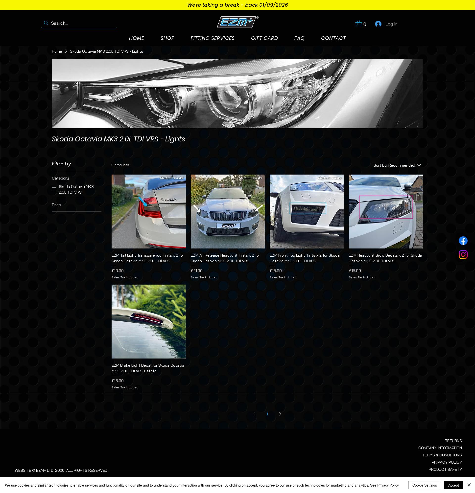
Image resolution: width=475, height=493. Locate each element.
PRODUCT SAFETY (445, 469)
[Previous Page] (254, 414)
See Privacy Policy (384, 485)
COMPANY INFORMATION (440, 447)
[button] (362, 23)
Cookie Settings (424, 485)
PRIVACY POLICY (447, 462)
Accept (453, 485)
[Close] (469, 485)
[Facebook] (463, 240)
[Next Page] (280, 414)
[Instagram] (463, 254)
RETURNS (453, 440)
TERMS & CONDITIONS (442, 454)
